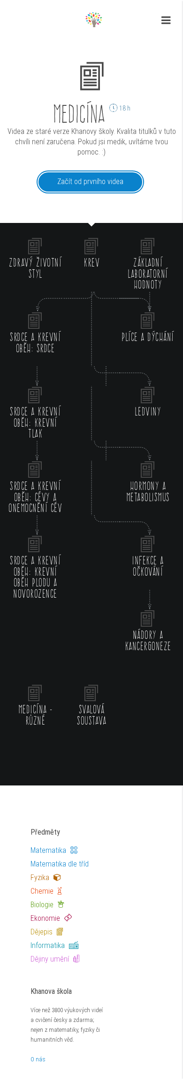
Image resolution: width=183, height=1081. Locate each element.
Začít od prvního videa (90, 181)
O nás (38, 1059)
